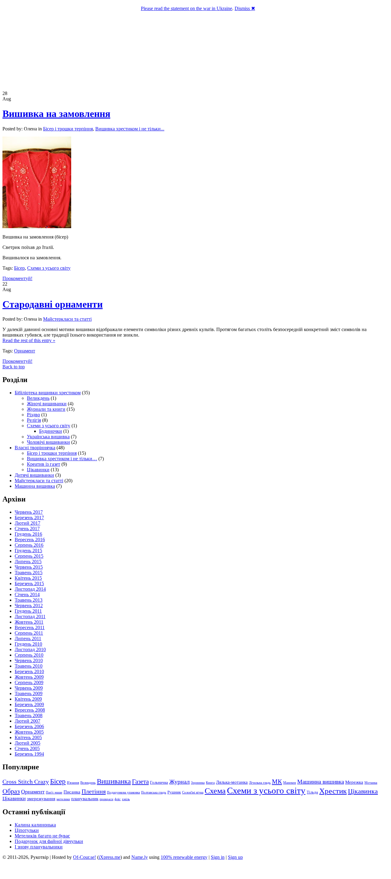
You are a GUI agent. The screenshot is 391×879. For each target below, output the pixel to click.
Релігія (34, 420)
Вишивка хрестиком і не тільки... (129, 128)
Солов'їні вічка (192, 792)
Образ (11, 791)
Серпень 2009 (29, 682)
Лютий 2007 (27, 721)
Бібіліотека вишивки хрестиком (48, 392)
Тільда (312, 792)
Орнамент (24, 350)
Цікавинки (38, 469)
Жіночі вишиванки (47, 403)
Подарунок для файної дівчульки (49, 841)
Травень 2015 (28, 572)
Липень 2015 (28, 561)
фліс (118, 799)
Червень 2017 (29, 512)
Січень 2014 (27, 594)
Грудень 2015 (28, 550)
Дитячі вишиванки (34, 475)
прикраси (106, 799)
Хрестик (333, 791)
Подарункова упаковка (123, 792)
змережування (41, 798)
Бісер (19, 268)
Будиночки (50, 431)
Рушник (174, 792)
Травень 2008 (28, 715)
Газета (140, 781)
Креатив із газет (43, 464)
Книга (210, 782)
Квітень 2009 (28, 699)
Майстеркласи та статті (67, 319)
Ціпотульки (27, 830)
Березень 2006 (29, 726)
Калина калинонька (35, 824)
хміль (126, 799)
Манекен (289, 782)
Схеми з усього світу (49, 268)
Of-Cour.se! (84, 857)
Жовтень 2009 (29, 677)
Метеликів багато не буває (42, 835)
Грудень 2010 (28, 644)
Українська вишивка (48, 436)
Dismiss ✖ (245, 8)
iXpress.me (109, 857)
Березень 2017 (29, 517)
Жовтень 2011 (29, 622)
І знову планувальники (39, 846)
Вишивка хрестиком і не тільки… (62, 458)
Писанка (72, 792)
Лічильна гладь (260, 782)
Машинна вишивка (35, 486)
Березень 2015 (29, 583)
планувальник (84, 798)
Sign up (235, 857)
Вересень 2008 (30, 710)
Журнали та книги (46, 409)
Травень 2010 (28, 666)
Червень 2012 (29, 605)
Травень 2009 (28, 693)
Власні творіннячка (35, 447)
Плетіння (94, 791)
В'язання (73, 782)
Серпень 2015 (29, 556)
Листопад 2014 (30, 589)
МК (277, 781)
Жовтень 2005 (29, 732)
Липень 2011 (28, 638)
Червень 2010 (29, 660)
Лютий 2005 (27, 743)
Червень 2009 (29, 688)
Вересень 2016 (30, 539)
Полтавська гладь (153, 792)
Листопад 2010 (30, 649)
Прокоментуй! (17, 278)
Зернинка (198, 782)
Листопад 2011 (30, 616)
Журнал (179, 782)
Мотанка (370, 782)
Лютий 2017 (27, 523)
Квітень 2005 (28, 737)
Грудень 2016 (28, 534)
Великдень (38, 398)
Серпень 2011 (29, 633)
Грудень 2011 (28, 611)
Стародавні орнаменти (52, 304)
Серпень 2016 (29, 545)
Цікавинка (363, 791)
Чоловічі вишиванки (48, 442)
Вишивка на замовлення (56, 113)
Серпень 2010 (29, 655)
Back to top (13, 366)
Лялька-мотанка (232, 782)
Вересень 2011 (30, 627)
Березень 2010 (29, 671)
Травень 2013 (28, 600)
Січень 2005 (27, 748)
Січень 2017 (27, 528)
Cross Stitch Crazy (25, 781)
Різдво (33, 414)
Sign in (218, 857)
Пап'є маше (54, 792)
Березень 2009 (29, 704)
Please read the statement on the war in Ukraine (186, 8)
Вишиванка (114, 781)
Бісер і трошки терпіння (68, 128)
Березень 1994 (29, 754)
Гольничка (159, 782)
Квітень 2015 (28, 578)
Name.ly (139, 857)
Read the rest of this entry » (28, 340)
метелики (63, 799)
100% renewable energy (184, 857)
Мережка (354, 782)
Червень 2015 (29, 567)
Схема (215, 790)
